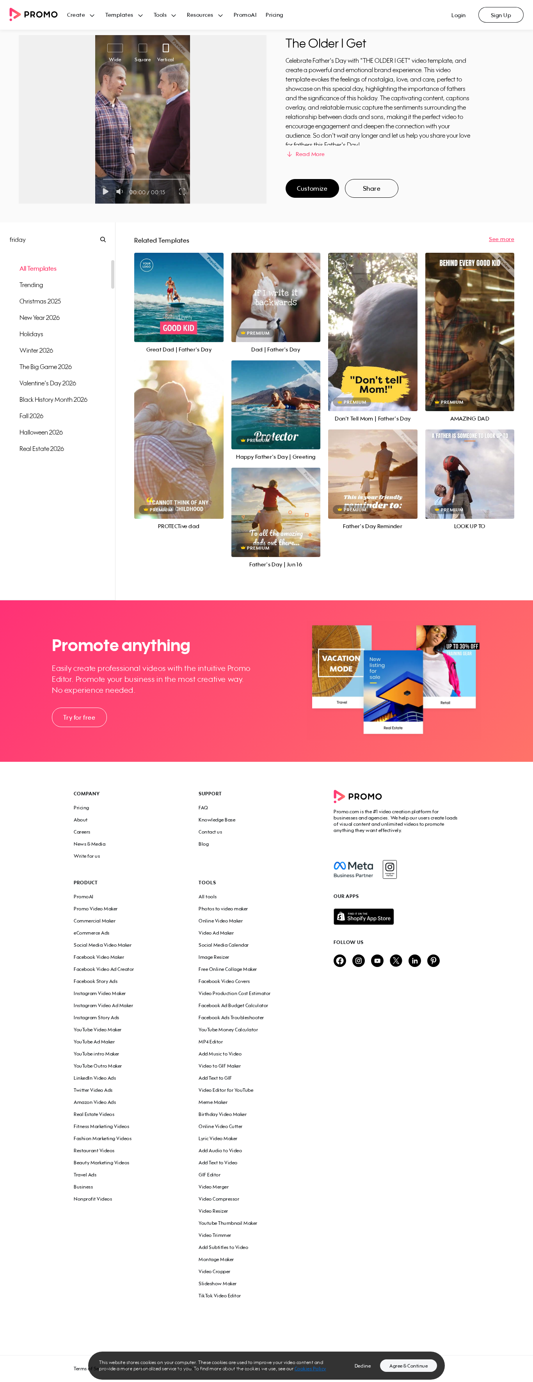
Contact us (210, 832)
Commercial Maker (94, 921)
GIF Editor (209, 1175)
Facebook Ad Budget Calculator (233, 1005)
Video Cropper (215, 1271)
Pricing (274, 14)
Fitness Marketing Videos (101, 1126)
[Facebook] (353, 869)
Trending (31, 285)
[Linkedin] (415, 961)
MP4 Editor (211, 1042)
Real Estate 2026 (42, 448)
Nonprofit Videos (93, 1199)
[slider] (103, 179)
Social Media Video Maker (102, 945)
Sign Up (501, 15)
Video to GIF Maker (220, 1066)
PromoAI (245, 14)
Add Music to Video (220, 1054)
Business (83, 1187)
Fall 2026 (31, 416)
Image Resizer (214, 957)
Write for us (87, 856)
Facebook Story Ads (95, 981)
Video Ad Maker (216, 933)
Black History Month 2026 (53, 399)
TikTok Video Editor (220, 1296)
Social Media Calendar (224, 945)
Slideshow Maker (218, 1283)
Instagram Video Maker (100, 993)
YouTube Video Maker (98, 1030)
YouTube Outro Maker (98, 1066)
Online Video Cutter (221, 1126)
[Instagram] (389, 869)
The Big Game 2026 (46, 367)
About (81, 820)
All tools (208, 896)
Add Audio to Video (220, 1150)
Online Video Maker (221, 921)
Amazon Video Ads (95, 1102)
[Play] (105, 191)
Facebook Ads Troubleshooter (231, 1017)
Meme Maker (213, 1102)
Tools (160, 14)
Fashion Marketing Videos (102, 1138)
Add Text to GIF (215, 1078)
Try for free (79, 717)
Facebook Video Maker (99, 957)
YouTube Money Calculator (228, 1030)
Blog (204, 844)
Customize (312, 188)
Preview (179, 289)
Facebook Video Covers (224, 981)
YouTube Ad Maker (94, 1042)
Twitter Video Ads (93, 1090)
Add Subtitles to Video (223, 1247)
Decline (363, 1366)
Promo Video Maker (96, 909)
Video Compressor (219, 1199)
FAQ (203, 808)
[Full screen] (182, 191)
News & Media (89, 844)
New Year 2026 (40, 317)
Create (76, 14)
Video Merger (214, 1187)
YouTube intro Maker (96, 1054)
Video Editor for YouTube (226, 1090)
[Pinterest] (433, 961)
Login (458, 15)
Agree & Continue (408, 1366)
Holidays (31, 334)
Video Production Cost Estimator (235, 993)
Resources (200, 14)
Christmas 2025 (40, 301)
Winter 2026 (36, 350)
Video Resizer (213, 1211)
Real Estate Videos (94, 1114)
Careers (82, 832)
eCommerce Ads (92, 933)
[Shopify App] (396, 916)
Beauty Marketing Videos (102, 1163)
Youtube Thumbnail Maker (228, 1223)
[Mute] (121, 191)
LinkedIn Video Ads (95, 1078)
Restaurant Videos (94, 1150)
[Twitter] (396, 961)
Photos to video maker (223, 909)
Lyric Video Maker (218, 1138)
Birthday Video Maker (223, 1114)
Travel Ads (85, 1175)
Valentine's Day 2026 (48, 383)
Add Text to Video (218, 1163)
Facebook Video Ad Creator (104, 969)
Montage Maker (216, 1259)
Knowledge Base (217, 820)
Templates (119, 14)
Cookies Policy (310, 1368)
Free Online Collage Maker (228, 969)
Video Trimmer (215, 1235)
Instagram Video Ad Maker (103, 1005)
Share (372, 188)
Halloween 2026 (41, 432)
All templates (38, 268)
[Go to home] (38, 15)
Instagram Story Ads (96, 1017)
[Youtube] (377, 961)
